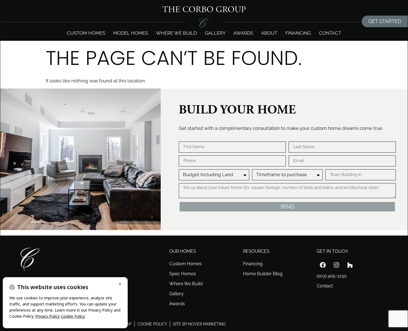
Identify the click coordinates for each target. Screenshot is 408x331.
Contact (330, 33)
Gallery (215, 33)
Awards (243, 33)
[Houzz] (350, 265)
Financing (298, 33)
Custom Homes (86, 33)
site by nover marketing (199, 324)
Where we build (176, 33)
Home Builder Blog (263, 273)
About (269, 33)
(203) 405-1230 (332, 276)
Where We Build (186, 283)
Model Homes (130, 33)
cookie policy (152, 324)
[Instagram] (336, 265)
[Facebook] (323, 265)
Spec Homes (182, 273)
